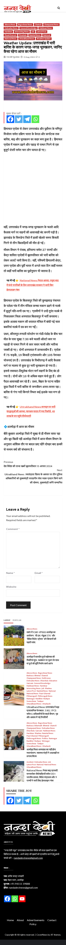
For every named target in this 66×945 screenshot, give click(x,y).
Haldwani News (45, 28)
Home (10, 920)
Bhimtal (37, 676)
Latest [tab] (7, 620)
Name (10, 572)
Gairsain (30, 683)
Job (33, 31)
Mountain (23, 35)
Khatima (48, 688)
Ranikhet (39, 699)
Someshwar (31, 701)
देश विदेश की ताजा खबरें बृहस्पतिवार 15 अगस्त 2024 (28, 464)
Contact (51, 920)
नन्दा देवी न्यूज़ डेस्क (13, 57)
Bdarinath (38, 726)
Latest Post (41, 31)
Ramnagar (31, 699)
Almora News (10, 24)
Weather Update (44, 39)
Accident (30, 762)
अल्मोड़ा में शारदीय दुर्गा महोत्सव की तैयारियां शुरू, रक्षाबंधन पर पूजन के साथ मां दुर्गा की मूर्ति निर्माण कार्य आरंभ (43, 660)
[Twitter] (19, 119)
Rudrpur (46, 699)
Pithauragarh (32, 696)
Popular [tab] (17, 620)
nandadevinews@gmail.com (28, 857)
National (46, 35)
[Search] (59, 8)
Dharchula (44, 681)
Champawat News (51, 24)
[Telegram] (27, 119)
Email (39, 572)
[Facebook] (10, 119)
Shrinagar (46, 741)
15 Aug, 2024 (29, 57)
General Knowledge (28, 28)
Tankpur (40, 701)
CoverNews (41, 934)
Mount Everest (10, 35)
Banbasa (30, 676)
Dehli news (46, 678)
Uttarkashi (46, 704)
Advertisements (35, 920)
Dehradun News (11, 28)
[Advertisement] (33, 188)
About (20, 920)
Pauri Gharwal (44, 693)
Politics (45, 738)
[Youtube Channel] (22, 898)
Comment (13, 528)
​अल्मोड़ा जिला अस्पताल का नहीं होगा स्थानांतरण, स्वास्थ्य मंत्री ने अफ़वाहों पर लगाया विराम (43, 753)
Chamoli (38, 24)
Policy (32, 924)
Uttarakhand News (26, 39)
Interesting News (22, 31)
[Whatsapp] (35, 119)
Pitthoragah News (45, 696)
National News (10, 39)
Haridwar (8, 31)
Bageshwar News (25, 24)
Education (53, 681)
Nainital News (35, 35)
